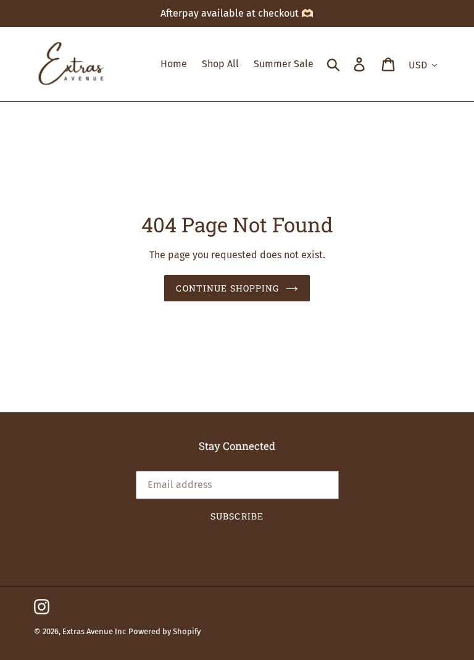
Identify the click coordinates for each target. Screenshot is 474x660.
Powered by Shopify (164, 631)
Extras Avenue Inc (94, 631)
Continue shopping (227, 288)
